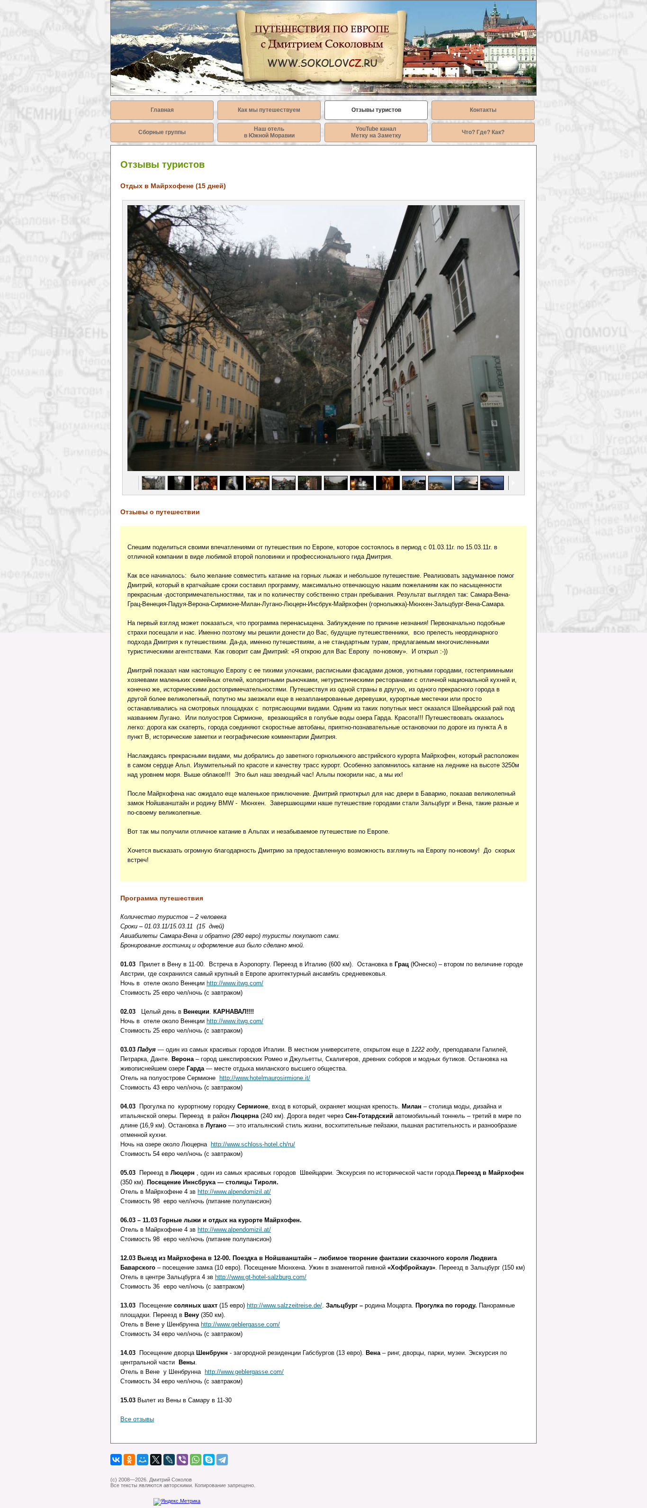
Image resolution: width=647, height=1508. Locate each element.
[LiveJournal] (169, 1459)
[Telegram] (222, 1459)
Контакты (483, 110)
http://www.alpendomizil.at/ (234, 1191)
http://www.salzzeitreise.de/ (284, 1305)
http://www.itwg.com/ (235, 983)
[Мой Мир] (142, 1459)
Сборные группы (162, 132)
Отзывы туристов (376, 110)
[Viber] (182, 1459)
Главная (162, 110)
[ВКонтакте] (116, 1459)
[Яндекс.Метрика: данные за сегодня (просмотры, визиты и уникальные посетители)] (176, 1502)
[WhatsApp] (195, 1459)
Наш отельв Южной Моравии (269, 132)
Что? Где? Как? (483, 132)
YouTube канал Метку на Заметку (376, 132)
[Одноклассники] (129, 1459)
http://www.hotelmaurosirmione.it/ (264, 1077)
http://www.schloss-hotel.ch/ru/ (253, 1144)
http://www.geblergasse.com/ (240, 1324)
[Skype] (209, 1459)
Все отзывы (137, 1419)
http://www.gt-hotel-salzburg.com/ (260, 1277)
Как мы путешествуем (269, 110)
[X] (156, 1459)
